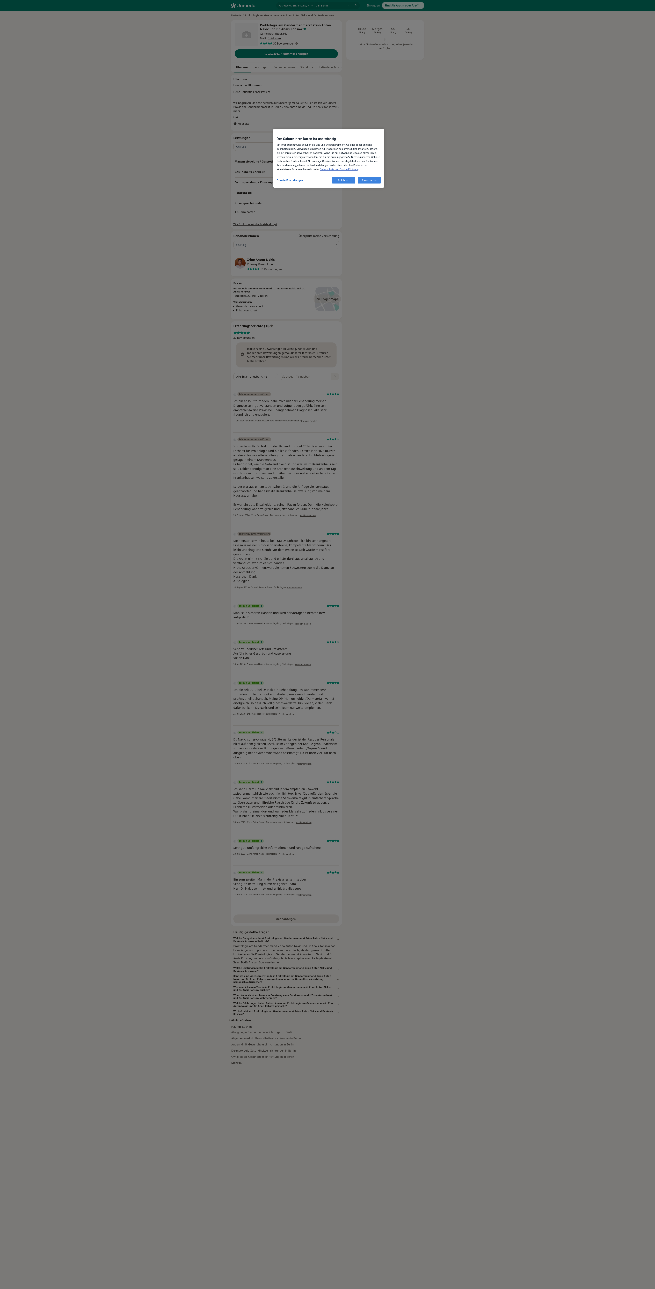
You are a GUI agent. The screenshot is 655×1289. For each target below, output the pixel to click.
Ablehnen (343, 179)
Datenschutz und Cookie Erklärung (339, 169)
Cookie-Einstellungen (290, 180)
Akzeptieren (369, 179)
